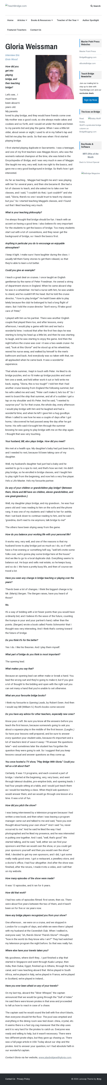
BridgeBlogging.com (87, 57)
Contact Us (35, 30)
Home (10, 20)
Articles (21, 20)
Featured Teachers (16, 30)
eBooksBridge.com (87, 63)
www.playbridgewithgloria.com (55, 1057)
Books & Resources (41, 20)
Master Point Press (87, 51)
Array (99, 1079)
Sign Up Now (90, 100)
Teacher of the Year (67, 20)
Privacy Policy (23, 1079)
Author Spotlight (91, 20)
